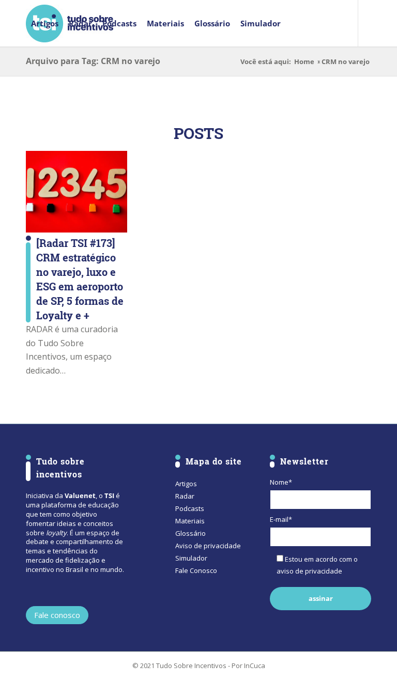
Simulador (191, 558)
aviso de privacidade (309, 571)
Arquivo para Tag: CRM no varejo (93, 61)
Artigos (186, 483)
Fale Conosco (196, 570)
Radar (184, 496)
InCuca (254, 665)
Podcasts (189, 508)
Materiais (190, 520)
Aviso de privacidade (208, 545)
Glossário (190, 533)
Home (304, 61)
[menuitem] (45, 23)
